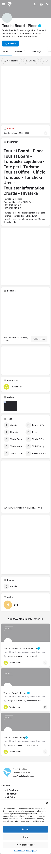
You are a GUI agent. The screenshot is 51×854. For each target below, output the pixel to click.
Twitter (12, 797)
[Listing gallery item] (10, 406)
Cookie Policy (19, 851)
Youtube (13, 794)
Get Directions (39, 339)
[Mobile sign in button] (35, 4)
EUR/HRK (25, 508)
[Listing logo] (7, 18)
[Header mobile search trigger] (48, 4)
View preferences (25, 845)
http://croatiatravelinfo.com (23, 776)
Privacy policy (31, 851)
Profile (6, 51)
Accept (25, 829)
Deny (25, 837)
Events (34, 51)
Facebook (13, 790)
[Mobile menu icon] (3, 4)
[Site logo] (10, 4)
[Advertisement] (25, 95)
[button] (46, 803)
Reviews (20, 51)
